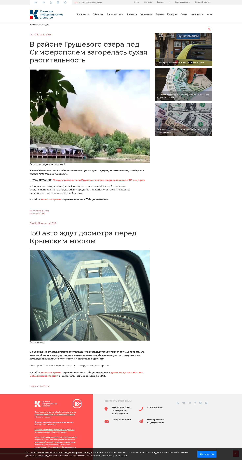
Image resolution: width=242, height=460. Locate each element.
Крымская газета (182, 2)
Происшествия (115, 14)
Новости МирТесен (40, 210)
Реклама (160, 2)
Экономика (146, 14)
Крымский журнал (202, 2)
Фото (209, 14)
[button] (209, 29)
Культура (172, 14)
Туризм (160, 14)
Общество (98, 14)
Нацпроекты (197, 14)
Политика (131, 14)
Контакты (148, 2)
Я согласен (207, 454)
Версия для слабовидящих (90, 2)
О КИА (136, 2)
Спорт (184, 14)
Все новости (83, 14)
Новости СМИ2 (37, 213)
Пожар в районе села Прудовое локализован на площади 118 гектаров (99, 180)
